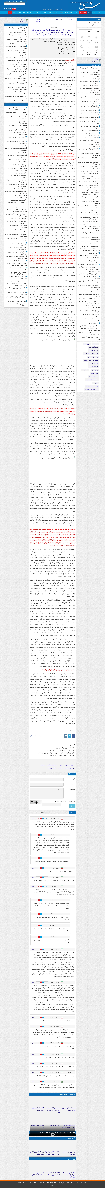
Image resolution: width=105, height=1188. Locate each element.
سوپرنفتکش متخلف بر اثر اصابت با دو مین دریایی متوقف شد (17, 122)
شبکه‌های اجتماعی (68, 13)
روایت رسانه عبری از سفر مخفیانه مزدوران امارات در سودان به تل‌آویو (91, 193)
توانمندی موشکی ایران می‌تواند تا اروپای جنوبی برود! (89, 118)
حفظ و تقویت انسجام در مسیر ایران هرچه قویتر (17, 253)
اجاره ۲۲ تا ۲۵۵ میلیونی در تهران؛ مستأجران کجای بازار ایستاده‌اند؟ (18, 273)
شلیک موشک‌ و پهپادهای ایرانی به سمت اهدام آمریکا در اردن (56, 1132)
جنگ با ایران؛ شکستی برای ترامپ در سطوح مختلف (90, 311)
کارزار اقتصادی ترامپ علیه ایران (91, 221)
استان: (97, 31)
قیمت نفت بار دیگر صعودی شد (18, 207)
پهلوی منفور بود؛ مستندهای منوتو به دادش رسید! (17, 126)
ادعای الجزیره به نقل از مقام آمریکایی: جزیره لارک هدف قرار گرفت (16, 65)
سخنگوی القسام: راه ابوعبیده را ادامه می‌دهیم (90, 229)
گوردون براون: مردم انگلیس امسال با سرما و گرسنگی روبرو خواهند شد (56, 753)
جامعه (36, 13)
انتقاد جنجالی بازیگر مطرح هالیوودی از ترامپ (89, 150)
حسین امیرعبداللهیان (52, 765)
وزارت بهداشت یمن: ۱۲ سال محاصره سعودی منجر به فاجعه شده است (90, 261)
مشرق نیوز (85, 5)
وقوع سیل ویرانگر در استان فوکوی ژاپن (16, 69)
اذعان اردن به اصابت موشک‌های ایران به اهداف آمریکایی (89, 102)
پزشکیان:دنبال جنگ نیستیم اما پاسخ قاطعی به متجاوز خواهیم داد (17, 88)
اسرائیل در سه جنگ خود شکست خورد (89, 326)
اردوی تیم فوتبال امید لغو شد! (18, 71)
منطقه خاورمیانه (52, 768)
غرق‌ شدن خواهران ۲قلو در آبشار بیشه (16, 58)
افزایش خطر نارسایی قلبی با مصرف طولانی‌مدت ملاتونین (17, 248)
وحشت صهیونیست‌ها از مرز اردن (90, 176)
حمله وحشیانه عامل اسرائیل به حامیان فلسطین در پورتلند (16, 257)
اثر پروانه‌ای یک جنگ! (93, 323)
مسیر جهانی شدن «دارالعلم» (91, 137)
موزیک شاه (87, 344)
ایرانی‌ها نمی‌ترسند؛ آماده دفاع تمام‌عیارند (91, 277)
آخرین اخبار (24, 105)
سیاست (94, 13)
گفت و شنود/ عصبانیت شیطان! (91, 86)
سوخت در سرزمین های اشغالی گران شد (88, 171)
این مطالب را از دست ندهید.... (67, 1094)
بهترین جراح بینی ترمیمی (91, 360)
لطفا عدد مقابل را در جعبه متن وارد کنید (65, 801)
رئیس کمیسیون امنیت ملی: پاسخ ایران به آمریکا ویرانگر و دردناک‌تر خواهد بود (16, 109)
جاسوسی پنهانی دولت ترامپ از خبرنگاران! (91, 315)
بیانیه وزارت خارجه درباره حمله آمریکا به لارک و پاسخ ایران (16, 181)
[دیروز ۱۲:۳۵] (37, 1119)
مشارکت (42, 765)
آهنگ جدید (85, 370)
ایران (61, 765)
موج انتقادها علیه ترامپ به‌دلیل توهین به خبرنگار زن (89, 282)
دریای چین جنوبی (69, 765)
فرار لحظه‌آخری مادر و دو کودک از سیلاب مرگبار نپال (16, 29)
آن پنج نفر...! (22, 146)
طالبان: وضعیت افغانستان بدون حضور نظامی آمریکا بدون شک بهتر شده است (89, 302)
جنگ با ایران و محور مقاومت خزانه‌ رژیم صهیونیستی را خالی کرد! (89, 134)
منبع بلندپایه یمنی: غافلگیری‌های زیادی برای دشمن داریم (89, 89)
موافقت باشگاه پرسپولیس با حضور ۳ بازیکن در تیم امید (52, 1153)
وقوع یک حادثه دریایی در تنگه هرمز (90, 173)
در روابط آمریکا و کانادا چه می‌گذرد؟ (90, 110)
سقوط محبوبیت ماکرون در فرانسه (90, 246)
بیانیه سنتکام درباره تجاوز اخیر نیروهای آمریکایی (89, 98)
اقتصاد (31, 13)
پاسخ (33, 819)
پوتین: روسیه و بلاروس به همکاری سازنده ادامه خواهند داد (90, 291)
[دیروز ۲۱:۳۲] (52, 1145)
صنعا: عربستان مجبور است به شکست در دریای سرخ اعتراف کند (89, 320)
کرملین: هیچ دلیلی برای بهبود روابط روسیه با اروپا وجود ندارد (90, 329)
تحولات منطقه (82, 13)
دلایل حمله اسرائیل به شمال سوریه (90, 131)
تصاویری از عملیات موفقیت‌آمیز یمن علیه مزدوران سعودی (16, 84)
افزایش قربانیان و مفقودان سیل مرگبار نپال (89, 69)
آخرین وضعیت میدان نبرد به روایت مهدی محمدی (17, 138)
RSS (25, 1)
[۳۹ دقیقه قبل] (52, 1101)
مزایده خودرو (94, 373)
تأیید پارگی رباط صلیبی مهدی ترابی (69, 1153)
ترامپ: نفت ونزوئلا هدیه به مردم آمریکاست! (91, 202)
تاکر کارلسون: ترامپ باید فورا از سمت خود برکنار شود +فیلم (90, 218)
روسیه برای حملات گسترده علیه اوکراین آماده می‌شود (89, 295)
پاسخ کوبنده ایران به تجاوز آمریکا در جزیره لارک (17, 176)
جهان (89, 13)
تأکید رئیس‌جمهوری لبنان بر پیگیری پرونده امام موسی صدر (90, 270)
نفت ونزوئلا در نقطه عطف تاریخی (90, 179)
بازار (10, 13)
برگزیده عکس (71, 1159)
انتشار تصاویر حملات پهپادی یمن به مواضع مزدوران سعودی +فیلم (90, 225)
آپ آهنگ (95, 344)
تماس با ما (13, 1)
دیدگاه (19, 13)
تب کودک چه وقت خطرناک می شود (17, 281)
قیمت (98, 19)
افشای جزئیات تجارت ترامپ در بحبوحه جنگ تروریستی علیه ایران (89, 186)
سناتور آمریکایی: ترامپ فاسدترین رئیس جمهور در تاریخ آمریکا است (89, 307)
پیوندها (14, 13)
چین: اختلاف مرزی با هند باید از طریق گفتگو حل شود (60, 750)
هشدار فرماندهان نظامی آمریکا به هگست (90, 234)
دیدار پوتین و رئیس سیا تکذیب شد (90, 210)
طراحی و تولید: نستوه (52, 1185)
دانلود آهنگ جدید (93, 347)
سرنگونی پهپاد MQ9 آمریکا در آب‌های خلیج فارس (17, 240)
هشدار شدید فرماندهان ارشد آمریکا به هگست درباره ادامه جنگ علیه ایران (89, 250)
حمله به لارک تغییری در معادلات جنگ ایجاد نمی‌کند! (90, 82)
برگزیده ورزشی (71, 1138)
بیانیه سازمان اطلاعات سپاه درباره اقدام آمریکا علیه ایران (16, 52)
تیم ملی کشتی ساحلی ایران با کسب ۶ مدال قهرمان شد (17, 165)
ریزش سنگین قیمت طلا (93, 25)
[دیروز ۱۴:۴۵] (52, 1119)
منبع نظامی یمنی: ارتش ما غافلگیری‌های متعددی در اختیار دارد (89, 167)
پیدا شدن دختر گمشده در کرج (18, 32)
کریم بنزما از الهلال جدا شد (19, 173)
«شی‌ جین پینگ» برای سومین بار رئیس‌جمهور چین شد (60, 755)
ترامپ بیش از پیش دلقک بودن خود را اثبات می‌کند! (90, 127)
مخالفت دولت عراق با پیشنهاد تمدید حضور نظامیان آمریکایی (90, 243)
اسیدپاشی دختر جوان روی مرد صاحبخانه (68, 1109)
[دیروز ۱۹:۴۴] (37, 1145)
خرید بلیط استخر (93, 376)
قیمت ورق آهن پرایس (92, 380)
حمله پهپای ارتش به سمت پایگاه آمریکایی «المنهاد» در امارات (16, 185)
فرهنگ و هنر (43, 13)
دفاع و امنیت (59, 13)
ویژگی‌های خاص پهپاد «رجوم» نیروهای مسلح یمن (89, 182)
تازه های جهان (96, 65)
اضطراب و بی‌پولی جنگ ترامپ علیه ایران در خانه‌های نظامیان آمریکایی (89, 257)
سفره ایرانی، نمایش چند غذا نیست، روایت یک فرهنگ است (17, 284)
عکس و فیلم (25, 13)
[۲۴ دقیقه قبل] (68, 1166)
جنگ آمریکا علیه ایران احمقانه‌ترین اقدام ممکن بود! (89, 114)
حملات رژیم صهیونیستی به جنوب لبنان (89, 267)
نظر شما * (72, 789)
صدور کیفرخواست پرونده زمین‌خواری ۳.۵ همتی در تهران (53, 1110)
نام (74, 779)
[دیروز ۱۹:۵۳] (68, 1119)
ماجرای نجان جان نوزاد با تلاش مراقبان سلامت (16, 298)
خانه (99, 13)
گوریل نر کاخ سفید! (94, 253)
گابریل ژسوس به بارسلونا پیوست (17, 55)
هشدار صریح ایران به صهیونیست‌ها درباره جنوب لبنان (90, 238)
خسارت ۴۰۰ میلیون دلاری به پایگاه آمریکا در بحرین (89, 159)
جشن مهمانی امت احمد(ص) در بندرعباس (38, 1174)
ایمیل (73, 784)
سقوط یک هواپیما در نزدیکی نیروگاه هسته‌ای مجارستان (17, 61)
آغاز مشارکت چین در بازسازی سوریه (65, 748)
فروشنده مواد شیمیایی (92, 386)
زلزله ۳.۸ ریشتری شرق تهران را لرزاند (38, 1109)
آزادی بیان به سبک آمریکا (92, 190)
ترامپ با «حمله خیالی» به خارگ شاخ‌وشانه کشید (91, 78)
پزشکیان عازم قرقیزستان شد (18, 218)
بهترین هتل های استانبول (91, 354)
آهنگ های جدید (93, 363)
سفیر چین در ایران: (52, 27)
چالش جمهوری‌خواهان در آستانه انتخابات (88, 274)
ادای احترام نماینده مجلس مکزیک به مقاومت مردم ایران (90, 198)
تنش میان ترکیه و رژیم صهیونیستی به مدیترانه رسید (90, 141)
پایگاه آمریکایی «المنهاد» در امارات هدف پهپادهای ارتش (16, 192)
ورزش (76, 13)
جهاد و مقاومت (51, 13)
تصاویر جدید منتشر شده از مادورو (17, 44)
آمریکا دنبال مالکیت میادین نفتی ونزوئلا (89, 299)
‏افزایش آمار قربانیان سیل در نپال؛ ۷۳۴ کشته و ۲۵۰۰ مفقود (89, 334)
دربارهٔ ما (7, 1)
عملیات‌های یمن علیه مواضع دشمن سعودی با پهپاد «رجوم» (17, 169)
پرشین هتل (95, 370)
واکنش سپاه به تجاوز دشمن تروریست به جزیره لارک (16, 79)
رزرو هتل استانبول (93, 357)
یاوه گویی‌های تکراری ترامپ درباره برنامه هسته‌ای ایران (89, 93)
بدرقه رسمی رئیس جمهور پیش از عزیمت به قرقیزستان (68, 1175)
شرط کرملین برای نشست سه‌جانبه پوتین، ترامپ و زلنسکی (89, 163)
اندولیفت (95, 383)
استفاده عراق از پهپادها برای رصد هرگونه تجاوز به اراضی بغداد (89, 207)
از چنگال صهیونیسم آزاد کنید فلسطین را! (88, 264)
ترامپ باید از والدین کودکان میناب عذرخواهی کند (90, 154)
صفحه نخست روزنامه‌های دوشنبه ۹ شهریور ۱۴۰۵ (53, 1174)
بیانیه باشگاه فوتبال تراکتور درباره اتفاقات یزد (37, 1153)
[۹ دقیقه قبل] (68, 1145)
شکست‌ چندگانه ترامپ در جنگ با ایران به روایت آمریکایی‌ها (89, 286)
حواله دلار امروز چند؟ (93, 22)
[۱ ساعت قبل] (37, 1101)
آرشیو (20, 1)
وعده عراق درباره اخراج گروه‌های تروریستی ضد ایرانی (91, 338)
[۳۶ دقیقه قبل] (68, 1101)
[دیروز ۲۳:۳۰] (37, 1166)
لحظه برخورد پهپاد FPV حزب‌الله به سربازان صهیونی (17, 156)
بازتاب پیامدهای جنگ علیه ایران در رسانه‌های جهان (90, 145)
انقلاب (60, 768)
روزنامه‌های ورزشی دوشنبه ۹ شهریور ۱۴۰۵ (17, 203)
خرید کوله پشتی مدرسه (91, 389)
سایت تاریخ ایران (93, 350)
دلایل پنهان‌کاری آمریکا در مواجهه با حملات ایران (90, 107)
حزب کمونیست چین (69, 768)
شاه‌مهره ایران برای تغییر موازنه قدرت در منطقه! (89, 123)
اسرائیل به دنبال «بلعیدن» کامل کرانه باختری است (89, 214)
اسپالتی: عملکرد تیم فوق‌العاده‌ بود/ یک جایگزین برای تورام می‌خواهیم (16, 264)
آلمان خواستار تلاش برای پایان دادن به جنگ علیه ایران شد (89, 73)
